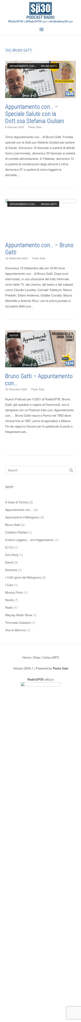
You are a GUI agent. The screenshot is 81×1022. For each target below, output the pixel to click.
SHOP (9, 487)
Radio (9, 607)
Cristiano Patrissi (16, 532)
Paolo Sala (34, 127)
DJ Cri (9, 547)
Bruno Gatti (49, 65)
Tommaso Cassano (18, 622)
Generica (11, 570)
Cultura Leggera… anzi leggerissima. (29, 540)
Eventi (9, 562)
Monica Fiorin (14, 592)
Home (26, 657)
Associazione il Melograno (22, 517)
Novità (14, 335)
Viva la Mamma (15, 630)
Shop (36, 657)
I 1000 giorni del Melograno (23, 577)
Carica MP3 (51, 657)
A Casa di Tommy (16, 502)
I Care (9, 585)
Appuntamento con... (23, 65)
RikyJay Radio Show (18, 615)
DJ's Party (11, 555)
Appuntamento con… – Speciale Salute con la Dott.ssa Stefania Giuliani (34, 114)
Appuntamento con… (19, 510)
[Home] (40, 10)
